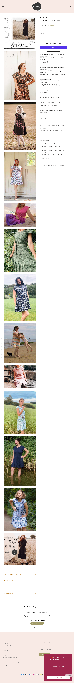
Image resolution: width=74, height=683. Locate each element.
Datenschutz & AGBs (7, 645)
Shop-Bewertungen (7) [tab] (43, 612)
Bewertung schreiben (37, 623)
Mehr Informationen (47, 172)
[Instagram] (6, 666)
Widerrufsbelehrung (7, 648)
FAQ (3, 652)
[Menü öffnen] (3, 6)
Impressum (5, 643)
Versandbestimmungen (8, 650)
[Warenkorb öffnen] (71, 6)
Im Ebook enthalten (10, 593)
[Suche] (68, 6)
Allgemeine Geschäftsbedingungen (10, 657)
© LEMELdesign (8, 674)
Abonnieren (58, 677)
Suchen (4, 641)
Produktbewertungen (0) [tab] (30, 612)
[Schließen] (70, 656)
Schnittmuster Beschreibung (13, 574)
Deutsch (42, 33)
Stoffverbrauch (9, 580)
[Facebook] (3, 666)
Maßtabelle (7, 587)
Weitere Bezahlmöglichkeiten (53, 51)
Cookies (4, 655)
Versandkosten (50, 25)
